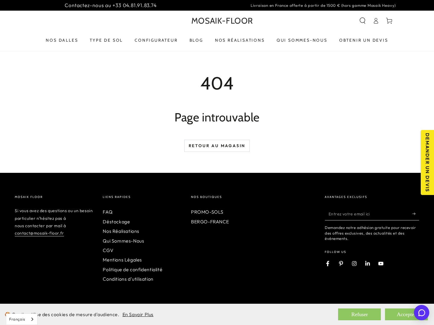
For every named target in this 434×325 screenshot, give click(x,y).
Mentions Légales (122, 260)
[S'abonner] (415, 213)
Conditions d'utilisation (128, 279)
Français (17, 319)
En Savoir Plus (138, 314)
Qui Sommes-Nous (123, 241)
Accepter (406, 314)
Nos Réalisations (121, 231)
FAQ (107, 212)
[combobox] (21, 319)
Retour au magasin (217, 145)
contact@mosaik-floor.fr (39, 233)
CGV (108, 250)
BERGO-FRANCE (210, 222)
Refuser (359, 314)
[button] (362, 20)
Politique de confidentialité (132, 269)
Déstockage (116, 222)
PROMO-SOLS (207, 212)
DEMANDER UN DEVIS (427, 162)
